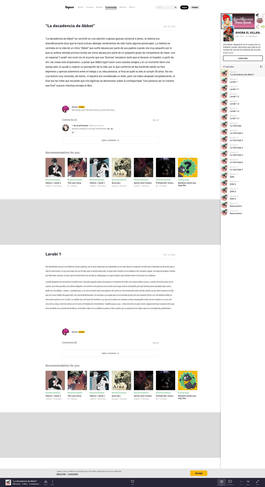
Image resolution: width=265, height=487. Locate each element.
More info (61, 474)
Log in (184, 7)
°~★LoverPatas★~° (81, 125)
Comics (89, 7)
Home (80, 7)
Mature (122, 7)
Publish (195, 7)
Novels (99, 7)
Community (111, 7)
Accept (198, 473)
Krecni (75, 107)
